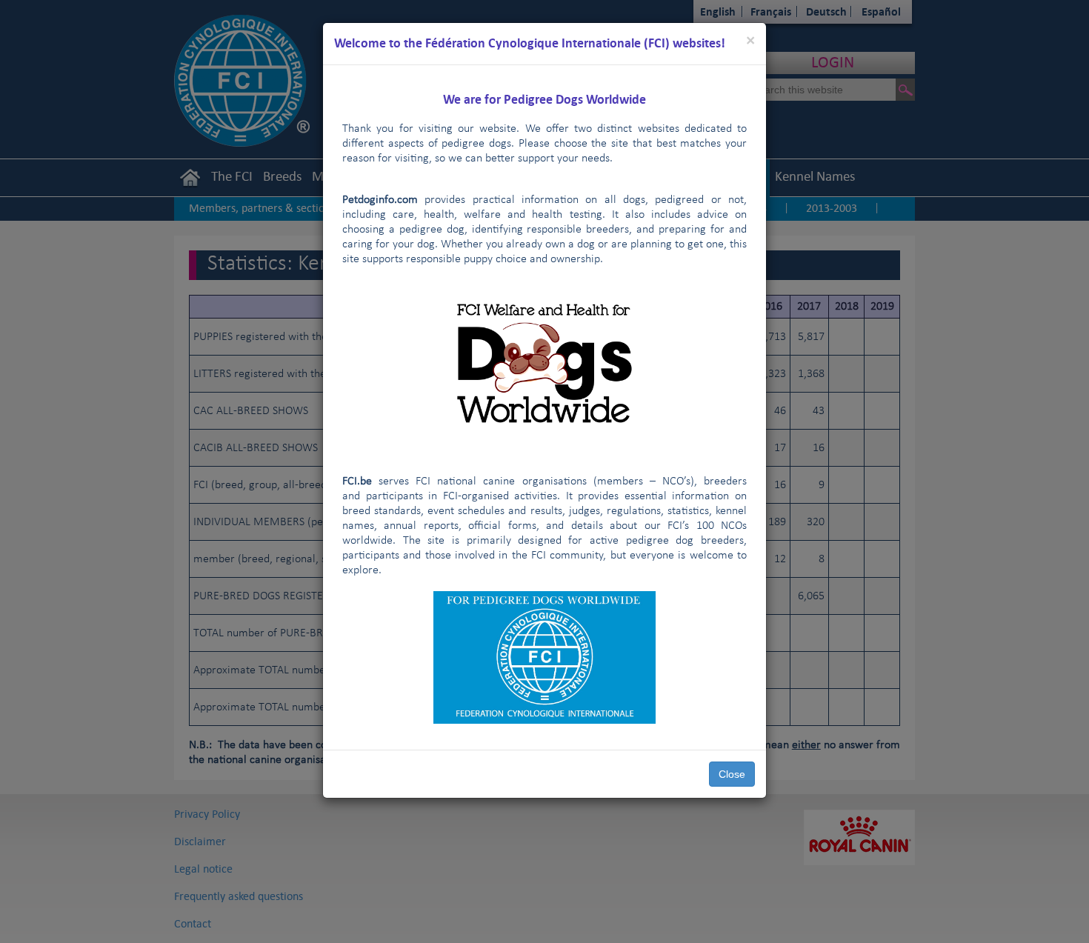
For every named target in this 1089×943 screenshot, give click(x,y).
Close (732, 774)
